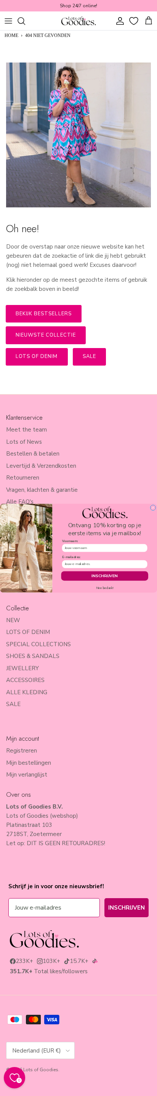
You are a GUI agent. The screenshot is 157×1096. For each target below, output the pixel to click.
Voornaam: (70, 541)
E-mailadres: (71, 557)
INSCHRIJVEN (104, 575)
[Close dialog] (152, 507)
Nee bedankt (105, 587)
